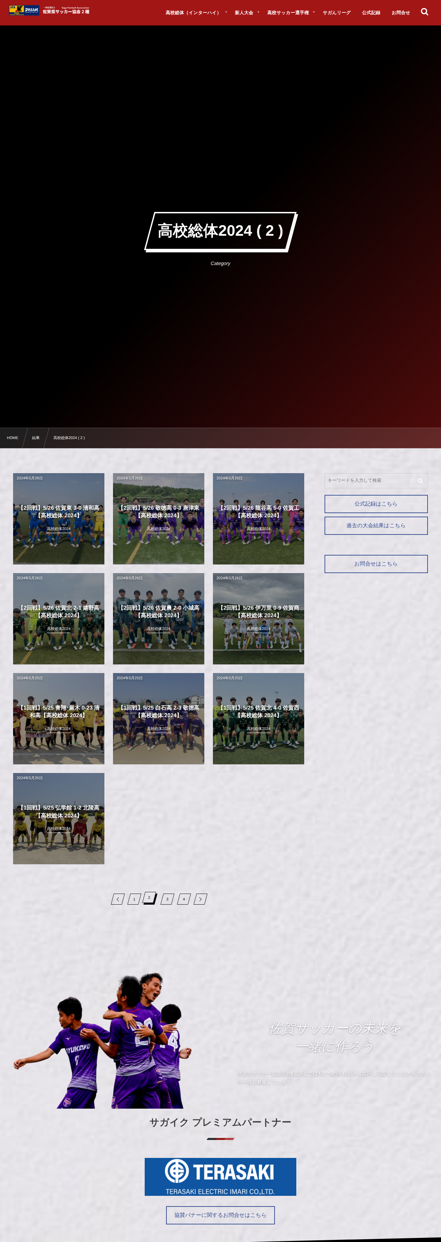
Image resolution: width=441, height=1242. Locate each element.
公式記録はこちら (376, 504)
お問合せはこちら (376, 564)
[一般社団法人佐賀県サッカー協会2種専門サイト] (50, 10)
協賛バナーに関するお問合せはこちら (220, 1215)
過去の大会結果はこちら (376, 526)
